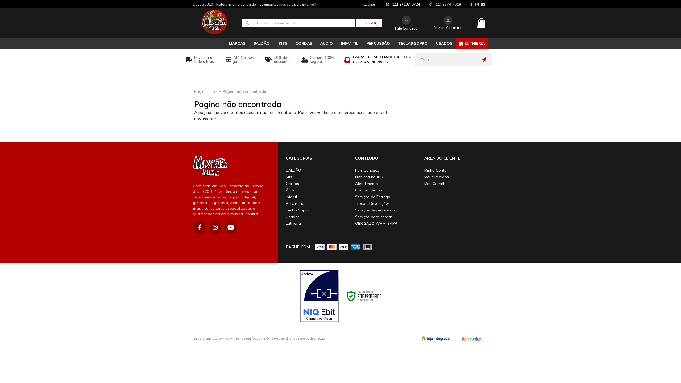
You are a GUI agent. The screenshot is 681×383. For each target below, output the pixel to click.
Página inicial (205, 91)
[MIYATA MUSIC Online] (219, 21)
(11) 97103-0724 (406, 4)
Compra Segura (369, 190)
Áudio (291, 190)
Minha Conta (435, 170)
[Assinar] (485, 59)
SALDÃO (293, 170)
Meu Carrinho (436, 183)
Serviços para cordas (374, 216)
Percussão (295, 203)
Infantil (292, 196)
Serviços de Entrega (372, 196)
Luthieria (293, 223)
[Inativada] (319, 296)
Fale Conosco (406, 28)
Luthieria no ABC (369, 176)
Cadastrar (454, 28)
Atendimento (366, 183)
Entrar (439, 28)
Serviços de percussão (375, 210)
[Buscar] (365, 23)
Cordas (292, 183)
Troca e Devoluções (372, 203)
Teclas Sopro (297, 210)
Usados (293, 216)
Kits (289, 176)
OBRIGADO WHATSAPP (376, 223)
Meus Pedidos (436, 176)
